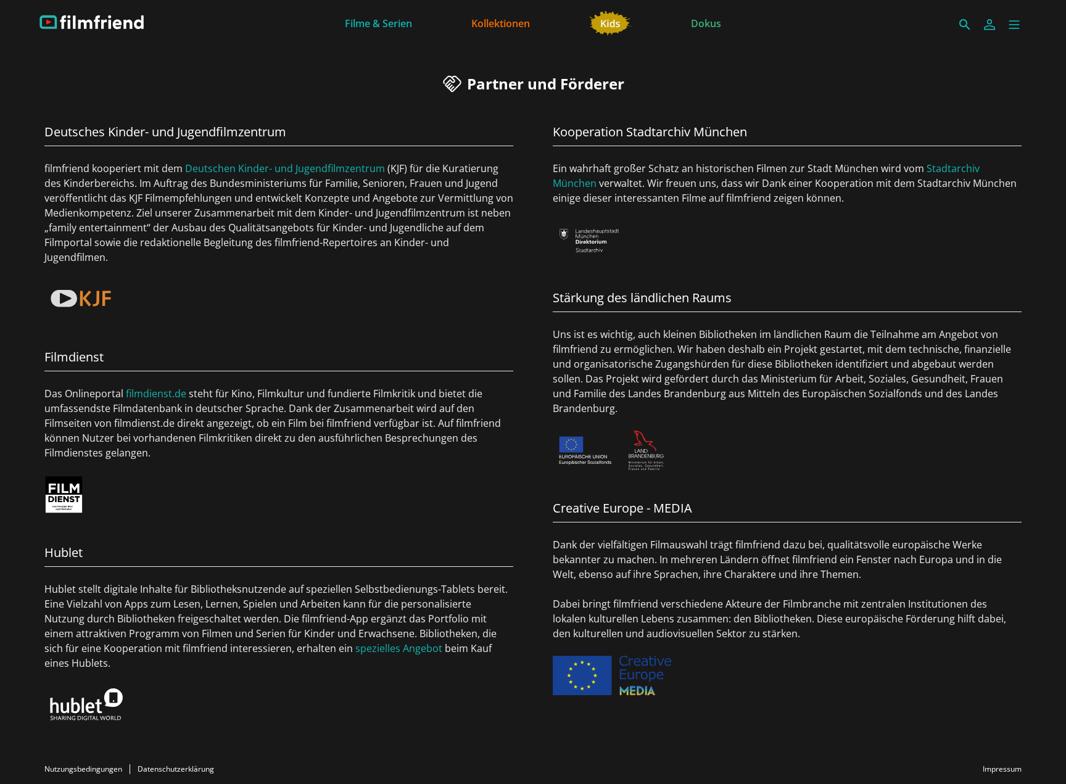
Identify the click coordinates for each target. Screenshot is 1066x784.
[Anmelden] (989, 24)
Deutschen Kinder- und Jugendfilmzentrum (285, 168)
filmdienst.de (156, 393)
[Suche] (964, 24)
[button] (1014, 24)
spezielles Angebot (398, 648)
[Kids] (610, 22)
